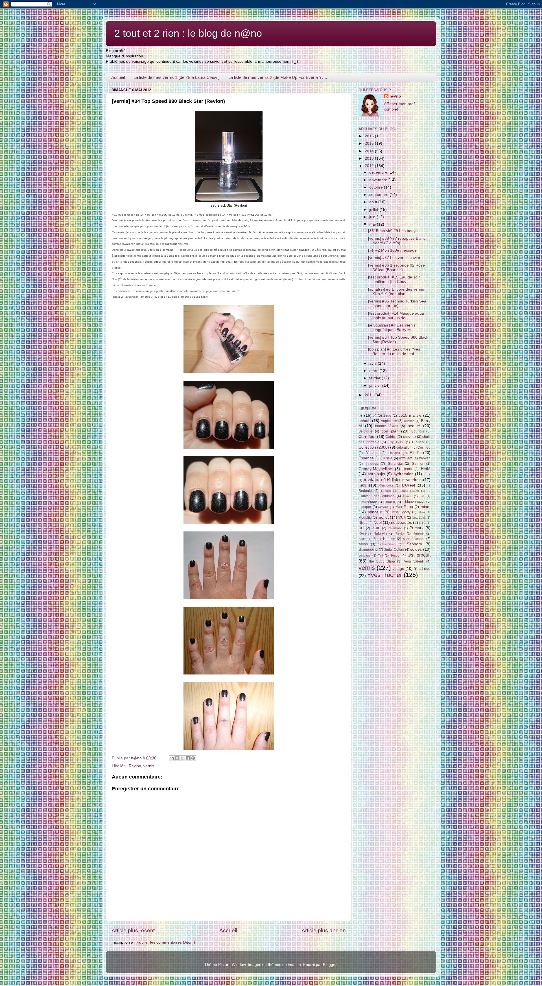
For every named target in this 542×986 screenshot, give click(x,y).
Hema (407, 469)
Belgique (365, 431)
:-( (360, 415)
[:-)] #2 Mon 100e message (392, 250)
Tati (380, 555)
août (373, 202)
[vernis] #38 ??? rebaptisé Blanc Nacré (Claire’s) (397, 240)
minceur (375, 512)
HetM (425, 469)
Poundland (395, 528)
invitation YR (377, 479)
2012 (370, 166)
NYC (422, 522)
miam (425, 507)
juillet (374, 209)
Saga (362, 538)
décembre (378, 172)
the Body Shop (382, 561)
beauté (414, 426)
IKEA (427, 474)
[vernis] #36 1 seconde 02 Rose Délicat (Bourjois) (396, 267)
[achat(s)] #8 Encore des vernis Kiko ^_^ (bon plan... (396, 291)
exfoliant (405, 458)
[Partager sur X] (182, 758)
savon (363, 544)
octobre (376, 187)
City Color (396, 442)
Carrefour (367, 436)
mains (390, 501)
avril (373, 363)
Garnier (417, 464)
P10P (376, 528)
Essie (388, 458)
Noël (377, 522)
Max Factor (404, 507)
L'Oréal (408, 485)
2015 (370, 143)
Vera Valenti (414, 561)
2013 (370, 158)
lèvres (407, 496)
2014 (370, 151)
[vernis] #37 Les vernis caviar (394, 258)
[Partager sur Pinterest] (193, 758)
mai (373, 224)
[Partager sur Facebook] (188, 758)
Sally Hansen (384, 539)
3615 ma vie (409, 415)
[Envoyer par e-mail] (171, 758)
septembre (379, 195)
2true (387, 416)
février (375, 378)
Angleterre (389, 421)
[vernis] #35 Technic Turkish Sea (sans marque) (397, 303)
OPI (361, 528)
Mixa (421, 512)
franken (424, 458)
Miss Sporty (401, 512)
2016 (370, 136)
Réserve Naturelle (373, 533)
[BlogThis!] (177, 758)
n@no (395, 96)
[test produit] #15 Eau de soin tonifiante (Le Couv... (394, 279)
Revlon (135, 766)
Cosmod (424, 447)
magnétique (368, 501)
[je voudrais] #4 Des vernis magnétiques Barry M (392, 327)
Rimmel (419, 533)
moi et (383, 517)
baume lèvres (386, 426)
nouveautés (401, 522)
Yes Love (422, 568)
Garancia (395, 464)
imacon (294, 965)
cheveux (409, 437)
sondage (364, 555)
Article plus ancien (323, 930)
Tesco (394, 555)
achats (364, 421)
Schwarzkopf (387, 544)
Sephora (414, 544)
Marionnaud (414, 501)
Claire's (418, 442)
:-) (374, 416)
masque (365, 507)
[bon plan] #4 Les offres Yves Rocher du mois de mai (394, 351)
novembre (378, 180)
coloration (404, 447)
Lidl (422, 496)
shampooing (368, 550)
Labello (386, 490)
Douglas (394, 453)
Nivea (363, 523)
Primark (416, 528)
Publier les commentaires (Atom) (166, 942)
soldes (416, 549)
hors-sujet (376, 474)
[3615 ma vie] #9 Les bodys (393, 231)
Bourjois (417, 431)
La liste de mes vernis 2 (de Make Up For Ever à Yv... (277, 77)
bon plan (390, 431)
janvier (375, 385)
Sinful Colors (394, 550)
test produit (418, 554)
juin (373, 217)
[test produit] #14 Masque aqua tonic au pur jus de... (396, 315)
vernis (148, 766)
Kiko (362, 485)
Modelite (365, 518)
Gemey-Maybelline (375, 469)
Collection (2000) (374, 447)
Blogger (329, 965)
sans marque (413, 539)
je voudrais (411, 480)
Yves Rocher (384, 574)
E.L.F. (415, 453)
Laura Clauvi (409, 490)
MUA (402, 518)
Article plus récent (133, 930)
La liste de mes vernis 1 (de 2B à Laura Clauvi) (177, 77)
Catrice (391, 437)
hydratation (404, 474)
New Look (419, 517)
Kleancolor (386, 485)
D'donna (372, 453)
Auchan (409, 421)
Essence (366, 458)
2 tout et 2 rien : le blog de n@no (188, 33)
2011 (369, 395)
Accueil (118, 77)
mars (374, 371)
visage (398, 568)
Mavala (383, 507)
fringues (372, 464)
